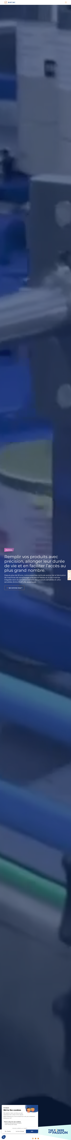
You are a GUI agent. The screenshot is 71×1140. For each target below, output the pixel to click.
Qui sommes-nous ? (15, 588)
